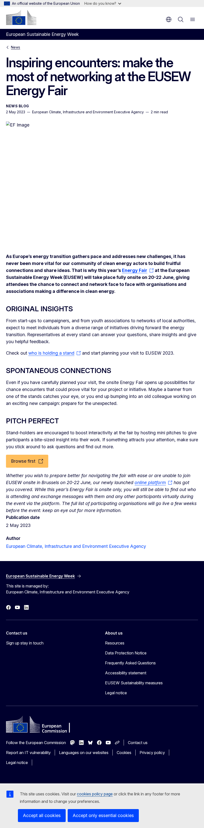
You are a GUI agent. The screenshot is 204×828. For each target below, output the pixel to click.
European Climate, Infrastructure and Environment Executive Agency (76, 546)
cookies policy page (95, 793)
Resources (114, 642)
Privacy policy (152, 752)
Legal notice (116, 692)
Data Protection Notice (126, 652)
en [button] (168, 19)
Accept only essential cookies (103, 815)
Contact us (138, 742)
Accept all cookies (42, 815)
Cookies (124, 752)
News (15, 47)
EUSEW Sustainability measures (134, 682)
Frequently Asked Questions (130, 662)
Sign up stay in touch (25, 642)
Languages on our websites (83, 752)
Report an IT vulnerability (28, 752)
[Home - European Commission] (21, 17)
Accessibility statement (125, 672)
